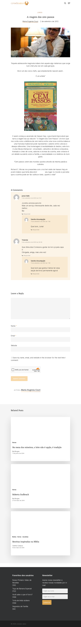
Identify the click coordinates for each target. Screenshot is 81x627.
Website (14, 346)
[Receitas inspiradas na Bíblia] (40, 533)
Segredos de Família (20, 606)
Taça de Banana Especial (22, 589)
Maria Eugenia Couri (30, 21)
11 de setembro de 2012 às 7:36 (40, 221)
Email (13, 336)
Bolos (14, 537)
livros (39, 12)
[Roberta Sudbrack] (40, 486)
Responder (27, 214)
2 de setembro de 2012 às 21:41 (31, 198)
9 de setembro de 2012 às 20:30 (32, 242)
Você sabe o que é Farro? (22, 595)
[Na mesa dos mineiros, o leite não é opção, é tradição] (40, 439)
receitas (25, 537)
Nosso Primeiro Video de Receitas (21, 581)
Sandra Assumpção (38, 219)
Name (14, 326)
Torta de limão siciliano (21, 600)
